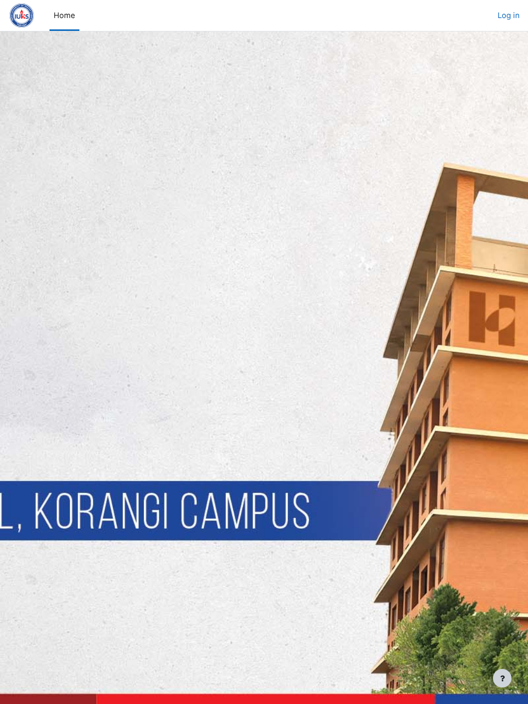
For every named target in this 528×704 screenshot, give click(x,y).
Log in (509, 15)
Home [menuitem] (64, 15)
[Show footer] (502, 678)
